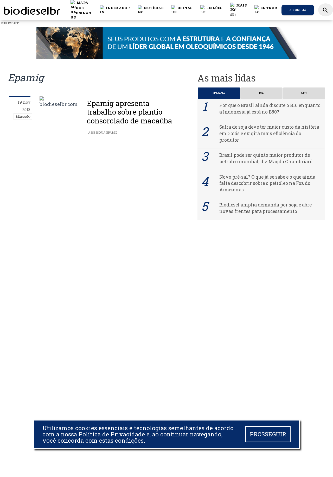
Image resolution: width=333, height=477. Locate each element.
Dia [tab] (261, 93)
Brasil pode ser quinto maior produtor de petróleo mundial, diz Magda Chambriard (266, 158)
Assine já (297, 10)
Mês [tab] (304, 93)
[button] (151, 9)
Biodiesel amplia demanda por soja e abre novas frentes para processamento (265, 208)
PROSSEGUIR (268, 434)
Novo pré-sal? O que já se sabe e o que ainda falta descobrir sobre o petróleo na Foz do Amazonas (267, 183)
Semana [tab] (219, 93)
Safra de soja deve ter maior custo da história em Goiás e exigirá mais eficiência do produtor (269, 133)
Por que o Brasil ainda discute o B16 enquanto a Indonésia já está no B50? (270, 108)
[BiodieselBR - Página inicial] (31, 9)
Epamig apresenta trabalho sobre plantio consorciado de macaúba (129, 111)
